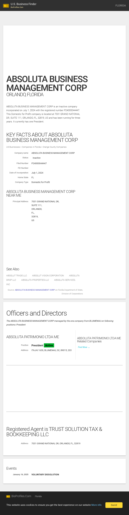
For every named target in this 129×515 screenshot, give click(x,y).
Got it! (114, 505)
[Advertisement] (64, 52)
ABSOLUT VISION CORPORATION (48, 275)
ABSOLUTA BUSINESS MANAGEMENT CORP (35, 290)
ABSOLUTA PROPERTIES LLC (35, 280)
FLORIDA (120, 5)
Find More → (84, 347)
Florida (38, 496)
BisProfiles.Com (21, 496)
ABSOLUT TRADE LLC (16, 275)
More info (96, 505)
